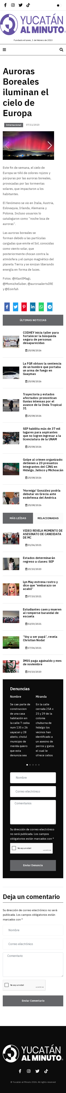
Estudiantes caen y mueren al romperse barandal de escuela (42, 613)
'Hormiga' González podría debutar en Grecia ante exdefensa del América (41, 494)
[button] (49, 146)
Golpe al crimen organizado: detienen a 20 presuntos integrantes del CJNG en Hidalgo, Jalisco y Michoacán (43, 465)
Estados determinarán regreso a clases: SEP (39, 560)
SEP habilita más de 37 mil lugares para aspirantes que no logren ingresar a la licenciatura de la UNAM (42, 434)
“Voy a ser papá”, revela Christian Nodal (40, 639)
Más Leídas (18, 518)
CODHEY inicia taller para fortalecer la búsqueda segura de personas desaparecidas (41, 338)
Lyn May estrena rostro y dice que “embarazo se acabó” (40, 585)
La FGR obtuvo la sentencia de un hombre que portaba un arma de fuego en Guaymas (42, 368)
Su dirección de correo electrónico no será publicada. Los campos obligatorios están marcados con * (32, 834)
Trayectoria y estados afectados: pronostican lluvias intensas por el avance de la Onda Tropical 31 (42, 401)
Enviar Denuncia (33, 865)
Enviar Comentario (33, 1001)
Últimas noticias (33, 320)
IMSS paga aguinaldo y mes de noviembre (42, 663)
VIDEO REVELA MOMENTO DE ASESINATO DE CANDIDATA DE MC (43, 534)
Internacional (13, 125)
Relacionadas (48, 518)
